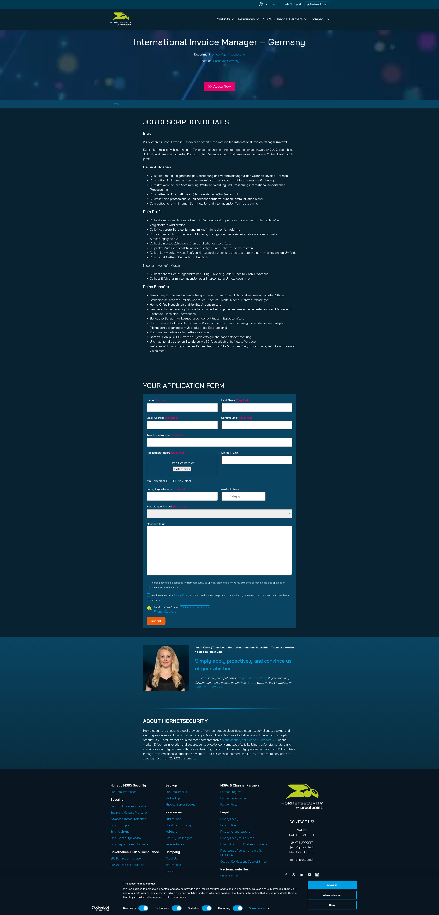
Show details (257, 908)
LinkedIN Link (229, 452)
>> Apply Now (219, 86)
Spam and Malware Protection (129, 812)
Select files (182, 469)
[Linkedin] (302, 875)
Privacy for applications (235, 831)
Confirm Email (236, 417)
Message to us (156, 524)
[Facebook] (287, 875)
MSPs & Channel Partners (283, 19)
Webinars (171, 831)
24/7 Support (293, 4)
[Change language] (261, 4)
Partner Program (230, 792)
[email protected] (302, 847)
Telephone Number (165, 435)
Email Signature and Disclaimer (129, 844)
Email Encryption (121, 825)
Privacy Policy (181, 595)
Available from (236, 489)
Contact (276, 4)
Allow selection (332, 895)
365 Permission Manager (126, 858)
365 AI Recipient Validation (127, 865)
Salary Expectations (166, 489)
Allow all (332, 884)
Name (157, 400)
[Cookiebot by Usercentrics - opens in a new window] (100, 908)
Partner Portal (318, 4)
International (173, 865)
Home (114, 104)
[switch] (177, 908)
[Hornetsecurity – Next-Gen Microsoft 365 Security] (121, 19)
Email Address (162, 417)
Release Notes (174, 844)
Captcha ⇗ (167, 611)
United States (229, 875)
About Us (171, 858)
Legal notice (228, 825)
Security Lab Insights (178, 838)
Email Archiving (119, 831)
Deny (332, 905)
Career (169, 871)
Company (318, 19)
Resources (246, 19)
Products (223, 19)
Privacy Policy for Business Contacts (243, 844)
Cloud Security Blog (178, 825)
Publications (173, 819)
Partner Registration (233, 798)
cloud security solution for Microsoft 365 (249, 740)
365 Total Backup (176, 792)
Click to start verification (195, 607)
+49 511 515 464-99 (208, 687)
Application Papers (165, 452)
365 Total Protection (123, 792)
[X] (294, 875)
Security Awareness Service (128, 806)
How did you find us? (166, 506)
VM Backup (172, 798)
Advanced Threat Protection (128, 819)
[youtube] (309, 875)
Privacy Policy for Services (237, 838)
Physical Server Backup (180, 804)
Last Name (235, 400)
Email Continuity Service (125, 838)
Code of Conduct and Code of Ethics (243, 861)
